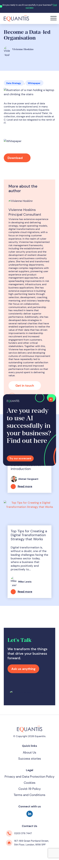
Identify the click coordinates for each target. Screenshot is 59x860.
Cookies (29, 783)
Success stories (29, 758)
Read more (25, 486)
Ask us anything (23, 669)
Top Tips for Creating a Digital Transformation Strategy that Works (29, 535)
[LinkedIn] (29, 816)
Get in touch (24, 385)
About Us (29, 752)
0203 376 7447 (23, 833)
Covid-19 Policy (29, 789)
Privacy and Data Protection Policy (29, 777)
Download (15, 158)
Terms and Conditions (29, 795)
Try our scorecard (20, 458)
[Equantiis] (16, 18)
